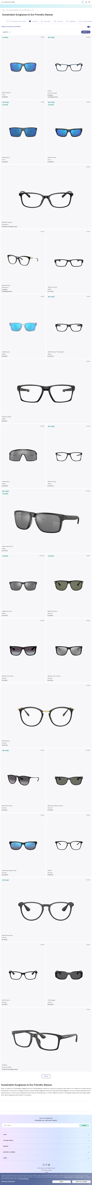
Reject (61, 1181)
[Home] (8, 2)
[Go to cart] (86, 2)
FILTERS (85, 32)
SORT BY (5, 32)
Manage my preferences (8, 1181)
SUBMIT (84, 1125)
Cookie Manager (24, 1178)
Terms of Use (79, 1177)
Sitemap (46, 1172)
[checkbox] (89, 27)
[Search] (82, 2)
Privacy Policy (68, 1177)
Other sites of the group (46, 1170)
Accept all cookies (81, 1181)
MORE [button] (46, 1076)
